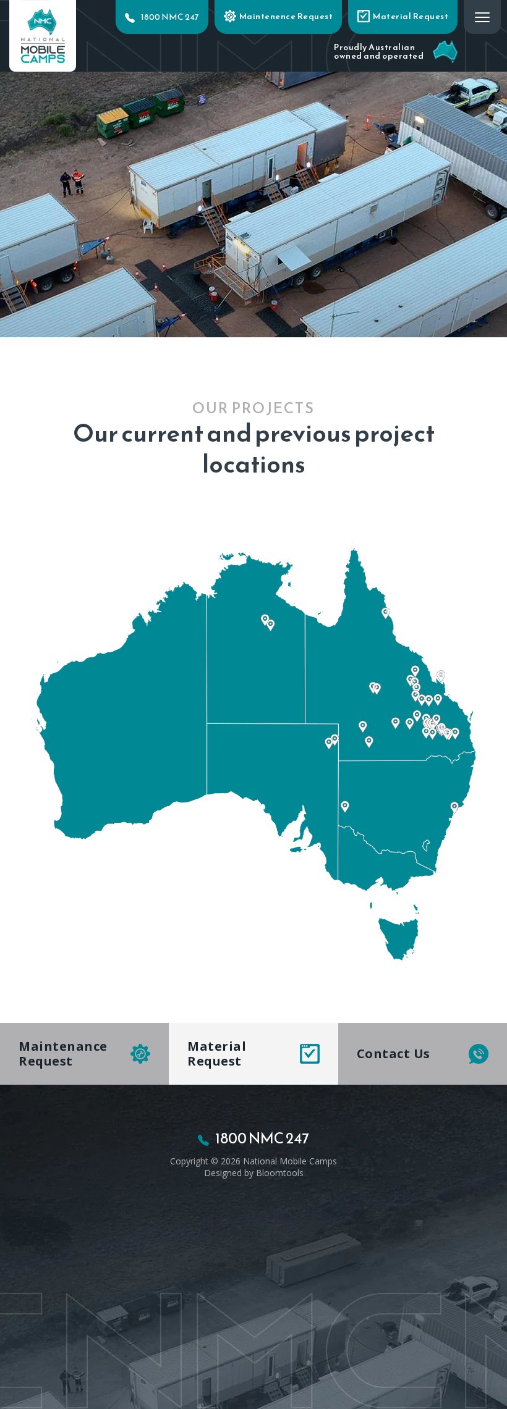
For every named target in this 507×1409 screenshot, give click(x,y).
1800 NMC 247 (170, 17)
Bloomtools (280, 1173)
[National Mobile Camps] (42, 34)
